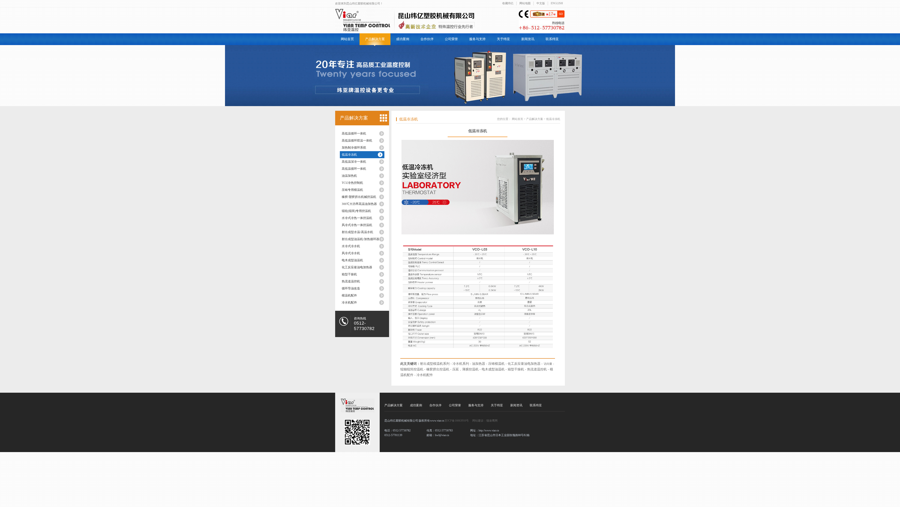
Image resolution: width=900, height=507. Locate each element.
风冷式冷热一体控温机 (357, 225)
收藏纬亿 (508, 3)
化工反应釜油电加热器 (357, 267)
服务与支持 (477, 39)
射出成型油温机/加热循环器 (360, 239)
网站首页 (347, 39)
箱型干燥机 (349, 274)
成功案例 (402, 39)
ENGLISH (557, 3)
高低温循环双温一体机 (357, 140)
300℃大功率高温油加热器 (359, 204)
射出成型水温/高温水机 (357, 232)
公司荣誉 (451, 39)
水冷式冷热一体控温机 (357, 218)
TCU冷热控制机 (352, 182)
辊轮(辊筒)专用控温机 (356, 211)
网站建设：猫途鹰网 (485, 420)
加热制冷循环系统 (354, 147)
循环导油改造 (351, 288)
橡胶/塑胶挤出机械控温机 (359, 197)
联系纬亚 (552, 39)
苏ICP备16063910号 (457, 420)
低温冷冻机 (349, 154)
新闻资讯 (527, 39)
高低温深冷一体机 (354, 161)
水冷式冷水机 (351, 246)
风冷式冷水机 (351, 253)
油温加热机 (349, 175)
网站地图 (525, 3)
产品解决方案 (375, 39)
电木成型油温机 (352, 260)
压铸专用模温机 (352, 190)
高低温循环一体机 (354, 133)
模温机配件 (349, 295)
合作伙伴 (427, 39)
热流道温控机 (351, 281)
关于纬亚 (503, 39)
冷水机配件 (349, 302)
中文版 (540, 3)
